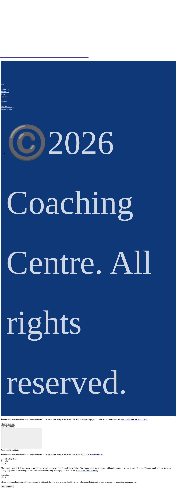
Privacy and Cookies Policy (87, 470)
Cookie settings (8, 424)
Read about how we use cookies (89, 454)
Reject (4, 427)
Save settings (7, 487)
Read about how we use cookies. (134, 419)
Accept (11, 427)
